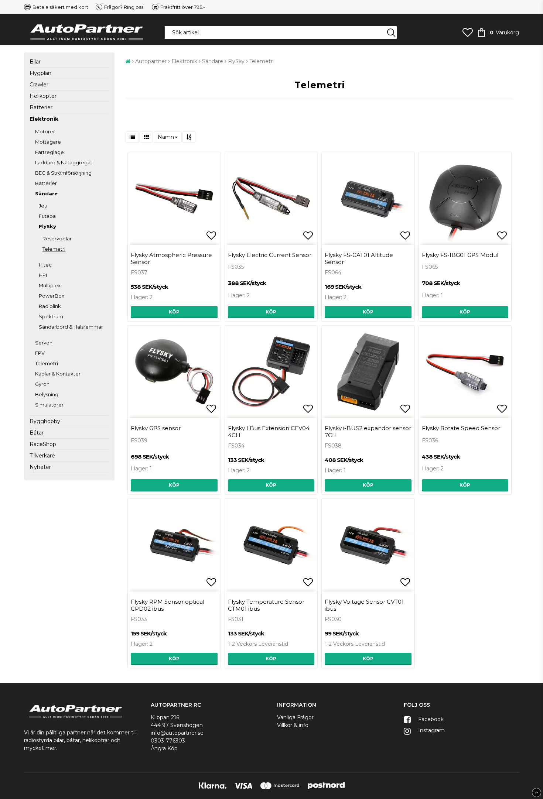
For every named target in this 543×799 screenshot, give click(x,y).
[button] (467, 32)
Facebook (430, 719)
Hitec (45, 265)
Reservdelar (57, 238)
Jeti (43, 206)
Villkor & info (292, 725)
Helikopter (43, 96)
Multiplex (50, 285)
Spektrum (51, 316)
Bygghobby (45, 421)
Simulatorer (49, 405)
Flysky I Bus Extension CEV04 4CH (269, 432)
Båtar (37, 432)
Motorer (45, 131)
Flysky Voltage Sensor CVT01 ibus (364, 605)
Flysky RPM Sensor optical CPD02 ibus (167, 605)
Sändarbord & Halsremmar (71, 327)
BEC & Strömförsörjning (63, 173)
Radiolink (50, 306)
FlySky (47, 226)
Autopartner (151, 61)
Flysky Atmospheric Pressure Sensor (171, 258)
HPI (43, 275)
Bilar (35, 61)
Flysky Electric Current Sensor (269, 254)
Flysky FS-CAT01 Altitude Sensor (359, 258)
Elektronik (44, 119)
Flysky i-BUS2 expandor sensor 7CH (368, 432)
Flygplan (40, 73)
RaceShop (43, 444)
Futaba (47, 216)
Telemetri (53, 249)
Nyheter (40, 467)
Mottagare (48, 142)
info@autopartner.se (177, 733)
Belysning (46, 394)
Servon (43, 343)
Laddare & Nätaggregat (63, 162)
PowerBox (51, 296)
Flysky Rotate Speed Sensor (461, 428)
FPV (40, 353)
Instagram (431, 730)
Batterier (41, 107)
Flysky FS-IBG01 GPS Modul (460, 254)
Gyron (42, 384)
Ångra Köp (164, 748)
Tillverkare (42, 455)
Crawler (39, 84)
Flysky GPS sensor (156, 428)
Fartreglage (49, 152)
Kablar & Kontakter (58, 374)
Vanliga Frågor (295, 717)
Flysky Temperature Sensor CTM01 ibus (266, 605)
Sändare (46, 193)
